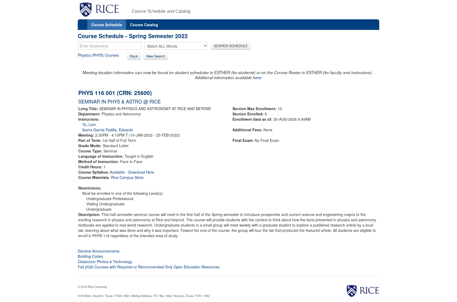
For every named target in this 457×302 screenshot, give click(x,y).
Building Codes (90, 256)
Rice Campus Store (127, 177)
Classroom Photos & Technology (105, 261)
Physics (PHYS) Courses (98, 55)
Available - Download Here (132, 172)
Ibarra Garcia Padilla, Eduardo (107, 129)
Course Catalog (144, 24)
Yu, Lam (89, 124)
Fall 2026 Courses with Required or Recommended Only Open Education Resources (149, 266)
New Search (156, 55)
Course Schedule (106, 24)
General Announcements (99, 251)
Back (134, 55)
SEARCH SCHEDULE (231, 45)
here (257, 77)
